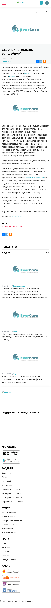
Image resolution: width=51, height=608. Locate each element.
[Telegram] (40, 61)
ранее (12, 76)
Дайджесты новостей (11, 489)
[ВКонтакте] (37, 61)
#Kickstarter (15, 226)
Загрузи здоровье (9, 512)
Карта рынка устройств (12, 497)
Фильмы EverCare (9, 533)
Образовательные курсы (12, 501)
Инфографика (8, 485)
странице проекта (35, 177)
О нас (4, 543)
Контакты (6, 551)
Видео (15, 331)
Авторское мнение (10, 528)
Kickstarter (17, 216)
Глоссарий (6, 481)
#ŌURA (5, 226)
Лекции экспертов (9, 524)
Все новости (7, 473)
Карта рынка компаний (11, 493)
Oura (26, 73)
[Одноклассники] (44, 61)
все (47, 253)
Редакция (6, 547)
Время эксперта (19, 286)
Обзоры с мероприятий (12, 520)
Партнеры (6, 555)
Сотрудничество (9, 560)
